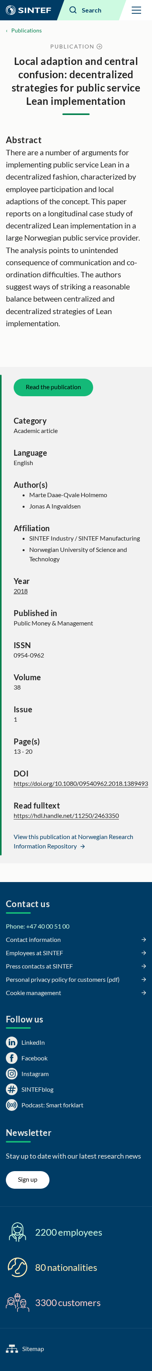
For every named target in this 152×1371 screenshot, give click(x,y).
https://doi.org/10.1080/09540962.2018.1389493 (81, 783)
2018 (21, 591)
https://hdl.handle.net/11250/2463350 (66, 815)
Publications (26, 30)
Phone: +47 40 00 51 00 (37, 926)
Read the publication (53, 386)
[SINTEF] (28, 10)
